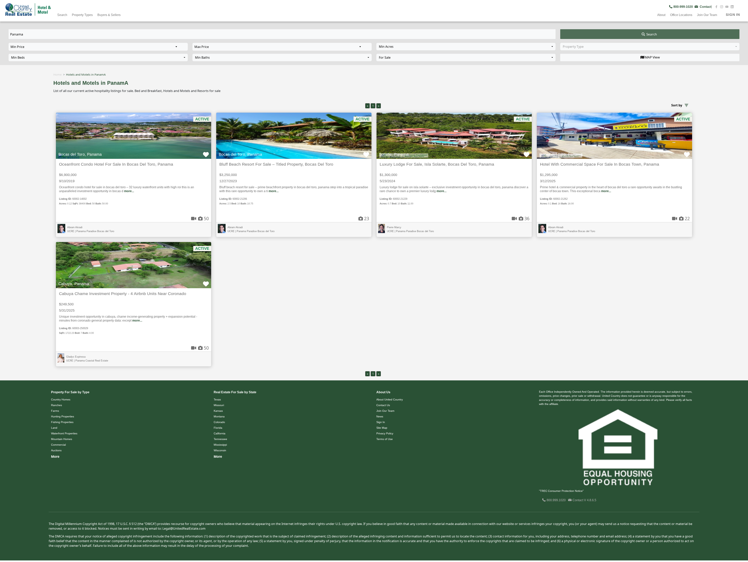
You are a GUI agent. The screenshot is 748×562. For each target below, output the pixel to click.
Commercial (58, 444)
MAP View (652, 57)
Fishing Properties (62, 422)
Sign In (380, 422)
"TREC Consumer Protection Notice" (561, 490)
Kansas (218, 410)
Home (57, 74)
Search (651, 34)
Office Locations (681, 15)
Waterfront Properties (64, 433)
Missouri (219, 405)
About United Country (389, 399)
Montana (219, 416)
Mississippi (220, 444)
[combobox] (466, 46)
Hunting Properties (62, 416)
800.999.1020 (556, 500)
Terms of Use (384, 439)
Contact (578, 500)
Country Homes (60, 399)
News (379, 416)
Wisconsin (220, 450)
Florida (218, 427)
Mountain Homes (61, 439)
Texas (217, 399)
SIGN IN (733, 15)
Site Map (381, 427)
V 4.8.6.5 (590, 500)
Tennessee (220, 439)
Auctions (56, 450)
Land (54, 427)
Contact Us (383, 405)
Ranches (56, 405)
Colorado (219, 422)
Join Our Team (385, 410)
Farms (55, 410)
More (55, 457)
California (219, 433)
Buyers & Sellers (109, 15)
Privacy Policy (384, 433)
